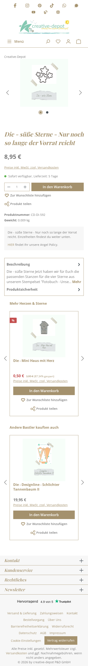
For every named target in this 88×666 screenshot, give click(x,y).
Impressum (58, 633)
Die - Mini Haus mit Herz (33, 360)
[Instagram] (27, 6)
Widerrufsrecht (63, 626)
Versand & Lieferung (22, 613)
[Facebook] (15, 6)
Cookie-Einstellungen (26, 641)
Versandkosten (16, 653)
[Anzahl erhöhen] (25, 187)
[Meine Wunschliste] (58, 41)
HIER (11, 245)
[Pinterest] (40, 6)
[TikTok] (52, 6)
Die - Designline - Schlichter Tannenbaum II (36, 487)
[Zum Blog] (46, 13)
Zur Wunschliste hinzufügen (30, 195)
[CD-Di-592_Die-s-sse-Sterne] (44, 83)
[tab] (44, 272)
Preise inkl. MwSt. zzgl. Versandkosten (31, 167)
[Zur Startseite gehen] (44, 27)
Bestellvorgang (33, 620)
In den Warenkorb (57, 187)
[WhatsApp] (64, 6)
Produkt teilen (20, 204)
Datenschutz (28, 633)
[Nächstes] (80, 93)
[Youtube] (33, 13)
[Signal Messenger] (76, 6)
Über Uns (54, 620)
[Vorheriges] (7, 93)
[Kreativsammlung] (58, 13)
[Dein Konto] (68, 41)
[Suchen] (48, 41)
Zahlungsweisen (51, 613)
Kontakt (72, 613)
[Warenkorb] (78, 41)
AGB (43, 633)
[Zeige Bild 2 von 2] (47, 112)
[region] (44, 93)
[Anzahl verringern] (8, 187)
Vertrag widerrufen (61, 640)
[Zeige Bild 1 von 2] (41, 112)
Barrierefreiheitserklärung (29, 626)
